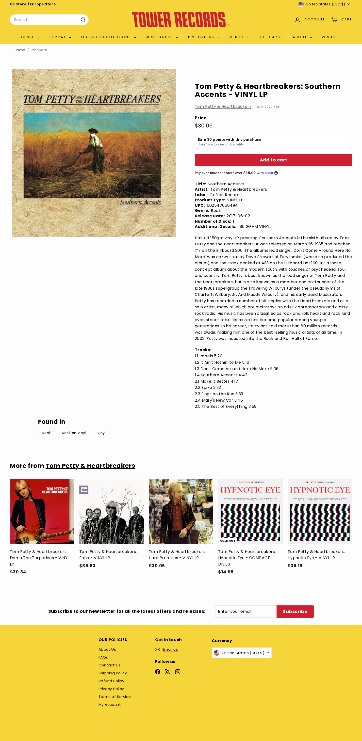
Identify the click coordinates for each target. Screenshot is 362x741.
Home (20, 50)
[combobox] (49, 19)
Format (58, 37)
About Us (107, 649)
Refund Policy (111, 680)
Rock (46, 432)
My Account (110, 704)
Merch (237, 37)
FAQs (103, 657)
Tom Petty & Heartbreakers (223, 106)
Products (39, 50)
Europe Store (43, 4)
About (300, 37)
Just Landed (160, 37)
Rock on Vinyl (74, 432)
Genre (28, 37)
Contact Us (110, 665)
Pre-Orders (202, 37)
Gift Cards (271, 37)
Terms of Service (115, 696)
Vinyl (101, 432)
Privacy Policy (111, 688)
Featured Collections (106, 37)
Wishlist (331, 37)
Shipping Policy (113, 673)
